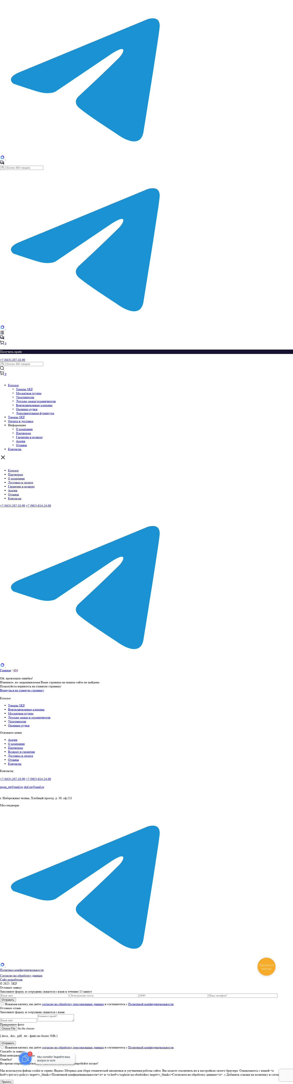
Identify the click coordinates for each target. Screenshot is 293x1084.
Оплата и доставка (20, 421)
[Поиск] (3, 168)
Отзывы (21, 445)
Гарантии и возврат (29, 437)
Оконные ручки (26, 409)
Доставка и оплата (20, 482)
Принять (7, 1081)
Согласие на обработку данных (21, 975)
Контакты (14, 449)
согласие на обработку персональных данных (73, 1004)
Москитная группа (28, 393)
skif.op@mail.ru (34, 787)
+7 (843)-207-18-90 (12, 360)
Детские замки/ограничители (36, 401)
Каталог (13, 385)
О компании (24, 429)
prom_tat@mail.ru (11, 787)
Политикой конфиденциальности (151, 1004)
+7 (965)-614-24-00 (38, 505)
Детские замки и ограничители (29, 717)
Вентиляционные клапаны (34, 405)
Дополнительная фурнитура (35, 413)
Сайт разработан (11, 979)
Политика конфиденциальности (22, 970)
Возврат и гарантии (21, 752)
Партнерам (23, 433)
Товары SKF (24, 389)
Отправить (8, 1043)
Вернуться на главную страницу (22, 690)
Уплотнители (25, 397)
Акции (20, 441)
